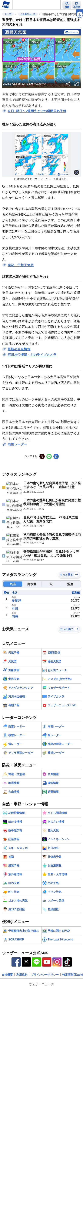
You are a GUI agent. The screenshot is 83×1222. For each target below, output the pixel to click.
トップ (8, 14)
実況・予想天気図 (21, 265)
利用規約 (21, 974)
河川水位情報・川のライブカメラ (32, 354)
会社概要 (7, 974)
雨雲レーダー (17, 444)
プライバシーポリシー (45, 974)
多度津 (16, 600)
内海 (15, 616)
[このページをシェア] (68, 84)
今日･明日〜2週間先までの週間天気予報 (37, 111)
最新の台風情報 (19, 349)
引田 (15, 608)
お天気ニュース (27, 14)
